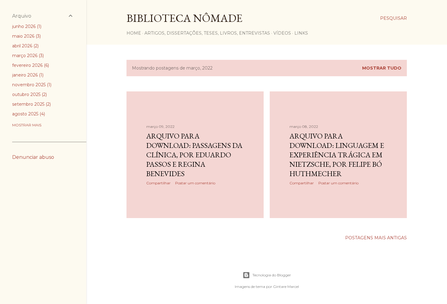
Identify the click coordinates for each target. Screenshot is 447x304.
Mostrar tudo (381, 68)
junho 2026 (26, 26)
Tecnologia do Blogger (271, 275)
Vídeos (282, 33)
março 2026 (27, 55)
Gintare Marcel (286, 286)
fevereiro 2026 (30, 65)
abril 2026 (24, 46)
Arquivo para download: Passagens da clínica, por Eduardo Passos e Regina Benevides (194, 154)
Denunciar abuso (33, 157)
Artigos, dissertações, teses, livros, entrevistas (207, 33)
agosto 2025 (28, 114)
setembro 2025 (31, 104)
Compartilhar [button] (158, 183)
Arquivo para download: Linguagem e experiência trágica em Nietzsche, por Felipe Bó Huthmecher (336, 154)
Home (133, 33)
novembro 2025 (31, 84)
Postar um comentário (195, 183)
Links (301, 33)
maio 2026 (26, 36)
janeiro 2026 (27, 75)
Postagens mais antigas (376, 238)
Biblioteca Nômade (184, 18)
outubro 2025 (29, 94)
